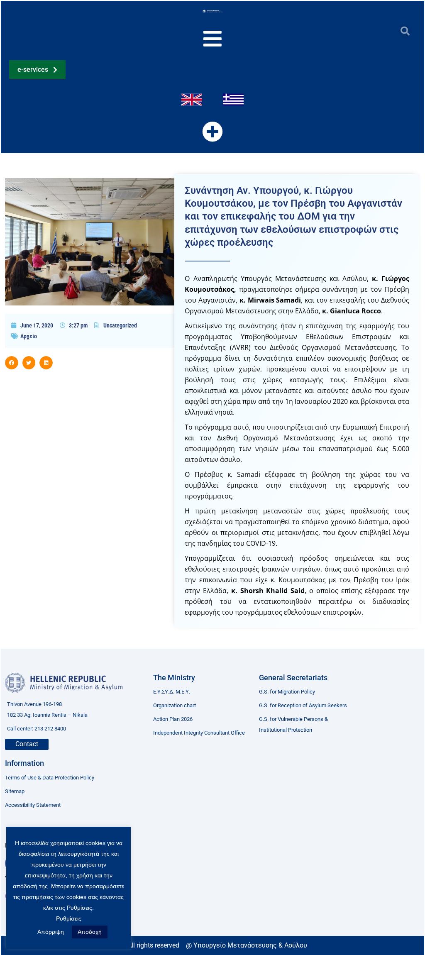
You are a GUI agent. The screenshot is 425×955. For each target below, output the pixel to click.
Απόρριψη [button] (50, 931)
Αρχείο (28, 336)
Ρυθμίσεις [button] (68, 918)
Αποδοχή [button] (90, 931)
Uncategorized (120, 325)
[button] (405, 31)
